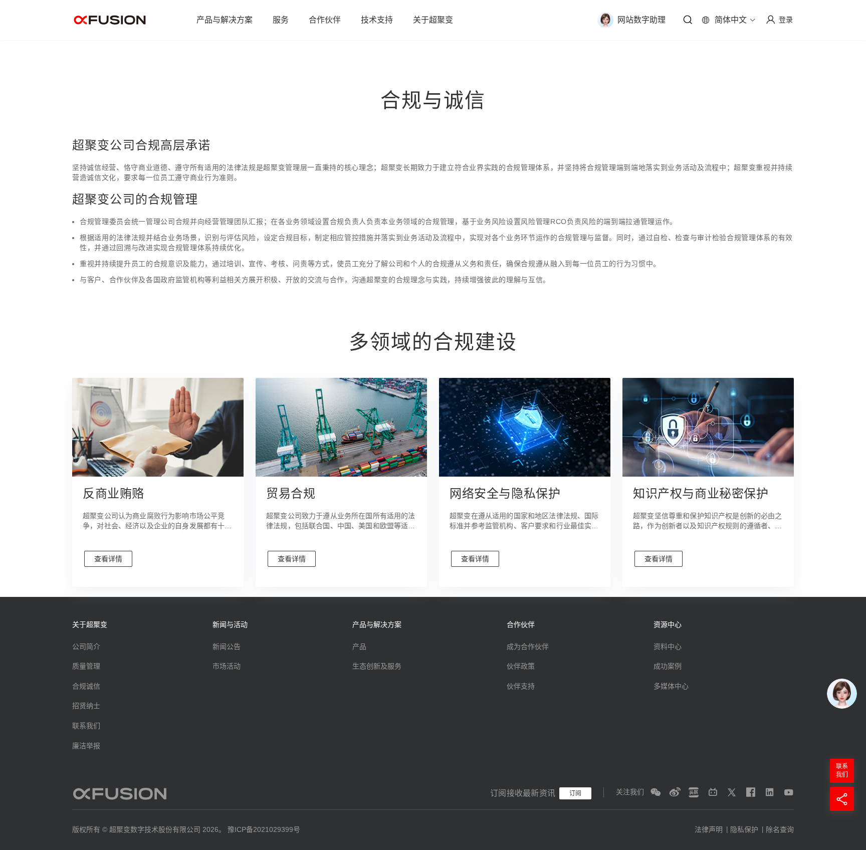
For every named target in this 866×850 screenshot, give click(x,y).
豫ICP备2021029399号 (264, 829)
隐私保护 (744, 829)
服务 (281, 20)
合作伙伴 (325, 20)
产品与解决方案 (224, 20)
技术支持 (377, 20)
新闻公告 (226, 647)
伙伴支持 (521, 686)
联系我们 (86, 726)
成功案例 (668, 666)
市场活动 (226, 666)
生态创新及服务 (376, 666)
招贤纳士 (86, 706)
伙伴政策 (521, 666)
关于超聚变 (433, 20)
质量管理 (86, 666)
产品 (359, 647)
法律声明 (709, 829)
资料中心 (668, 647)
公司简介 (86, 647)
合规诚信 (86, 686)
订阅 (575, 793)
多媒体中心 (671, 686)
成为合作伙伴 (528, 647)
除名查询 (780, 829)
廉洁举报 (86, 746)
